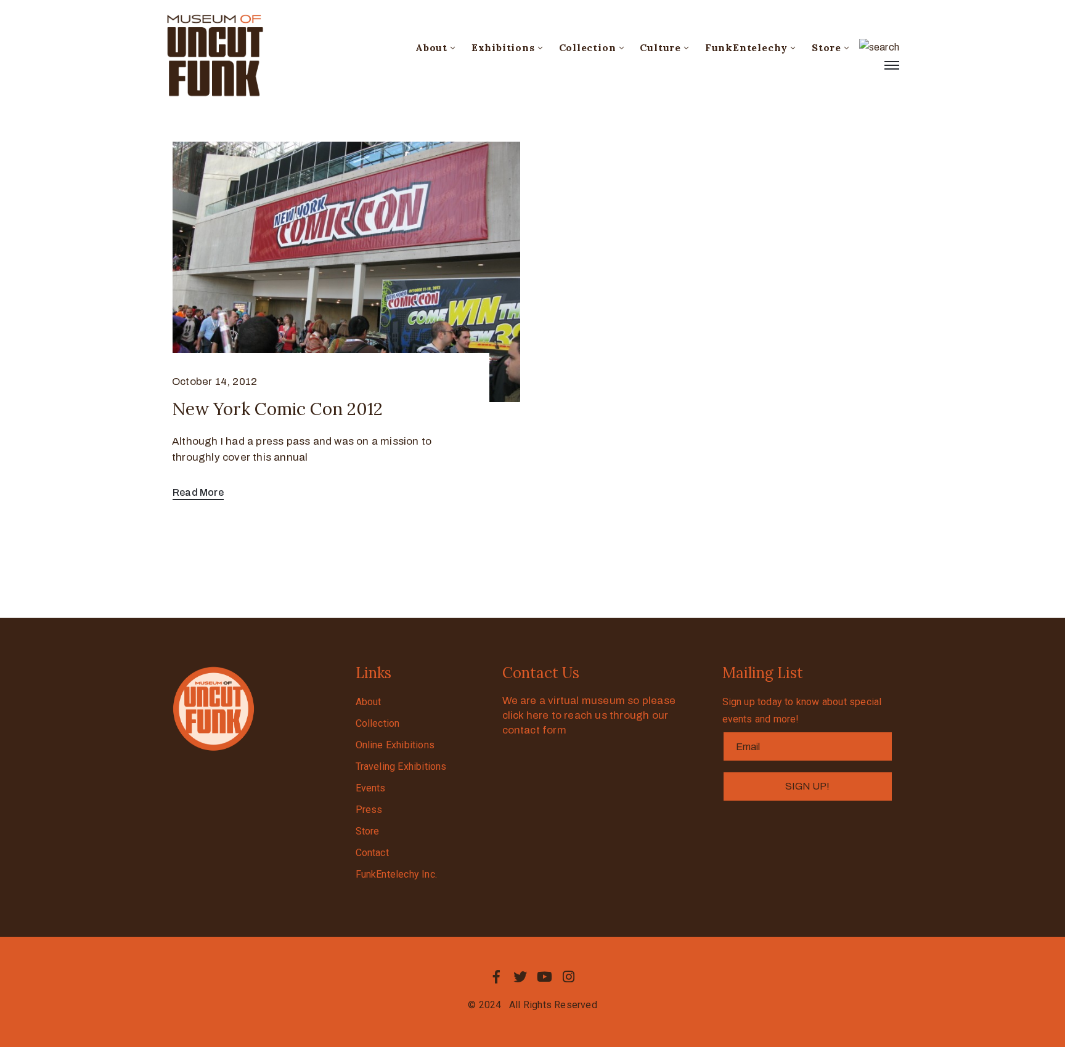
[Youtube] (545, 977)
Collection (587, 47)
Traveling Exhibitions (401, 766)
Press (369, 809)
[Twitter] (520, 977)
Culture (660, 47)
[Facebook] (496, 977)
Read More (198, 492)
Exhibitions (503, 47)
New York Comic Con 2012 (277, 409)
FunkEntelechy (746, 47)
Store (826, 47)
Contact (372, 853)
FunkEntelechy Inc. (397, 874)
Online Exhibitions (395, 745)
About (431, 47)
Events (371, 788)
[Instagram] (569, 977)
